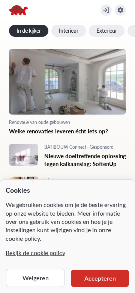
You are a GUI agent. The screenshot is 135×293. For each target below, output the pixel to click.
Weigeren (35, 277)
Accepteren (100, 278)
